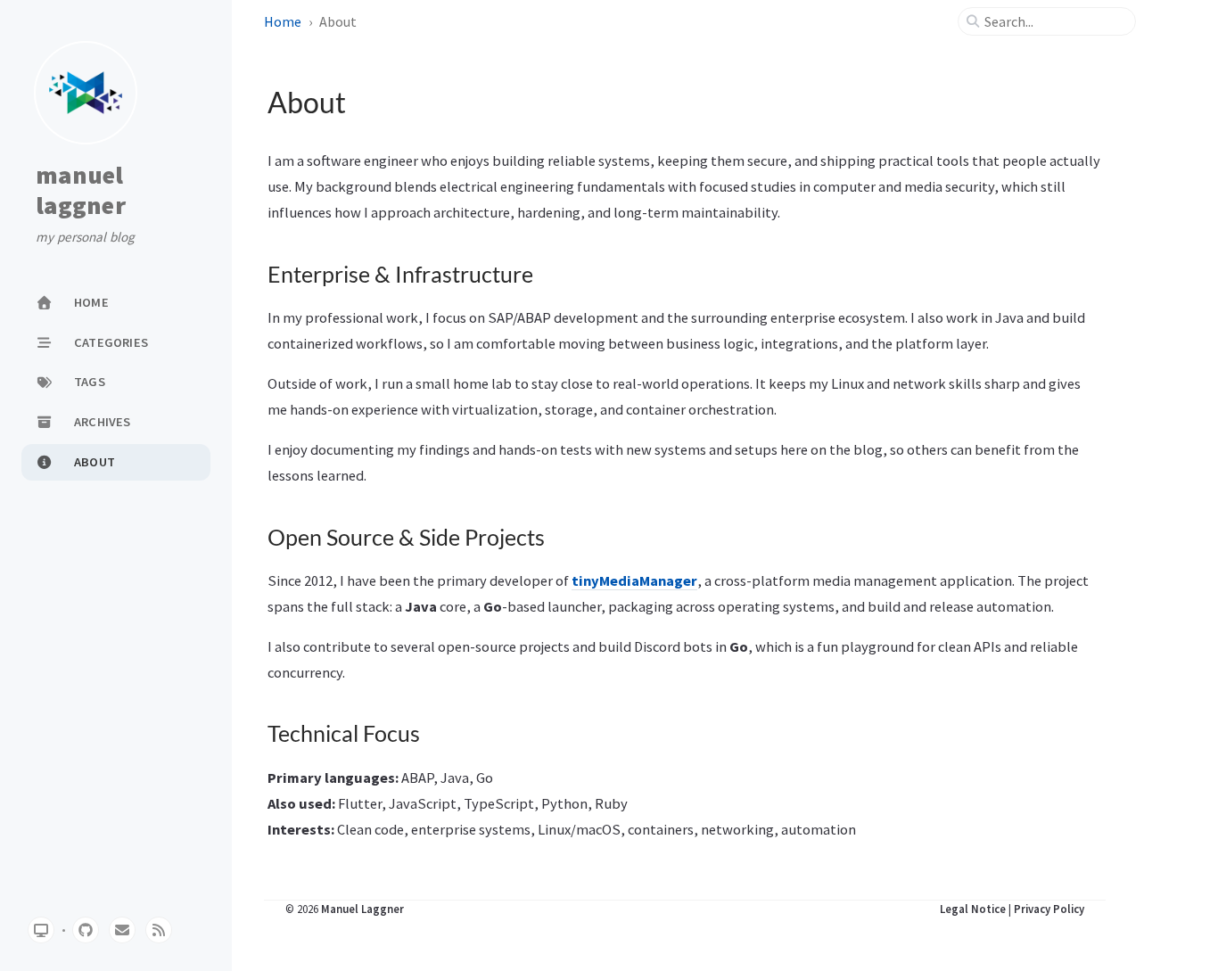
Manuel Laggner (362, 908)
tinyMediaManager (634, 580)
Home (282, 21)
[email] (122, 930)
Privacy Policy (1049, 908)
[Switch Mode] (41, 930)
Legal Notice (973, 908)
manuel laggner (81, 190)
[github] (85, 930)
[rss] (158, 930)
